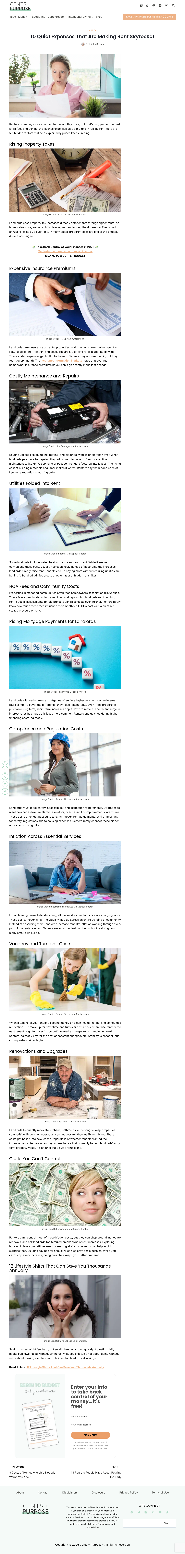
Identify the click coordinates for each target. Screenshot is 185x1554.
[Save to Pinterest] (5, 762)
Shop (99, 16)
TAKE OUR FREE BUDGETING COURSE (149, 16)
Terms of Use (160, 1492)
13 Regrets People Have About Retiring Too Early (96, 1472)
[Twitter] (166, 5)
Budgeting (38, 16)
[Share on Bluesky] (5, 791)
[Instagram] (141, 5)
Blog (13, 16)
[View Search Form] (173, 5)
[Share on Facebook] (5, 769)
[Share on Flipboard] (5, 784)
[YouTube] (154, 5)
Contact (43, 1492)
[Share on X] (5, 776)
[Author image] (83, 44)
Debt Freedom (57, 16)
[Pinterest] (153, 1512)
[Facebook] (160, 5)
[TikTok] (147, 5)
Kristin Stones (96, 44)
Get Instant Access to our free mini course (65, 251)
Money (92, 30)
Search (168, 1523)
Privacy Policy (128, 1492)
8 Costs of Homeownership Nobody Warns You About (32, 1472)
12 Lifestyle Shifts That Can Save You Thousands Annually (65, 1367)
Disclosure (98, 1492)
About (20, 1492)
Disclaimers (70, 1492)
